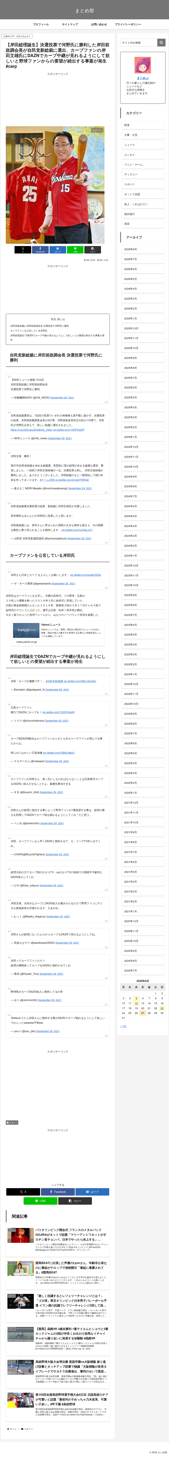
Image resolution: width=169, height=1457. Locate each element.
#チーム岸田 (47, 475)
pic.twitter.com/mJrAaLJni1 (77, 523)
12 (136, 1003)
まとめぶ (143, 78)
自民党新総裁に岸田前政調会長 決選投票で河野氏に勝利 (39, 325)
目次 (53, 319)
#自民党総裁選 (54, 673)
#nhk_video (45, 426)
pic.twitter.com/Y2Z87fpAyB (58, 704)
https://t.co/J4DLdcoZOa (25, 426)
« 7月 (123, 1026)
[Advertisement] (58, 99)
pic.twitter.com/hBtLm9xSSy (80, 673)
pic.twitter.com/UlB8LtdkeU (59, 744)
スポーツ (13, 1114)
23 (162, 1008)
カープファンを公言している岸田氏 (28, 330)
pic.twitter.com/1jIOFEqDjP (68, 426)
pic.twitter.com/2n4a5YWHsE (72, 475)
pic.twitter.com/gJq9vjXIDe (85, 566)
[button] (92, 249)
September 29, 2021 (62, 396)
